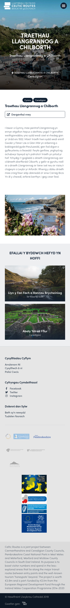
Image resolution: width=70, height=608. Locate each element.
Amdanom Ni (12, 364)
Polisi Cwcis (12, 371)
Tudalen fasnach (15, 416)
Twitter (14, 392)
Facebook (15, 388)
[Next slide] (15, 231)
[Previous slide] (9, 231)
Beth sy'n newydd (15, 412)
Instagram (16, 395)
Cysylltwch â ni (13, 368)
